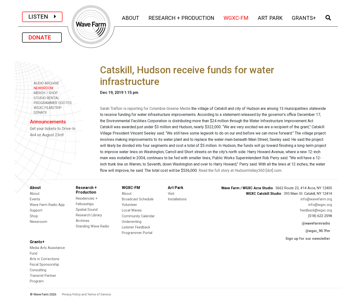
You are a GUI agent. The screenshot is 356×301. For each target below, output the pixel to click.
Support (36, 210)
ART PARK (270, 18)
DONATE (41, 37)
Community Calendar (138, 216)
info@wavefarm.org (316, 199)
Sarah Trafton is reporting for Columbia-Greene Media (145, 108)
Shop (34, 216)
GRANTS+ (304, 18)
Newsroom (38, 222)
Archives (82, 221)
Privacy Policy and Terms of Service (86, 294)
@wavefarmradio (316, 223)
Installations (177, 199)
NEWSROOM (43, 88)
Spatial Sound (87, 210)
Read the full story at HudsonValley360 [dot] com (240, 170)
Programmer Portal (137, 233)
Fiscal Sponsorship (44, 265)
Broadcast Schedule (138, 199)
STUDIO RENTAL (46, 98)
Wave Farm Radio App (47, 205)
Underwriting (131, 222)
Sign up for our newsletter (308, 239)
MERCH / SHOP (45, 93)
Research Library (89, 215)
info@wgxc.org (320, 205)
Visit (171, 194)
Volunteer (129, 205)
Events (35, 199)
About (34, 194)
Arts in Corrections (44, 259)
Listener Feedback (136, 227)
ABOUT (130, 18)
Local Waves (132, 210)
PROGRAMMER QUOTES (52, 103)
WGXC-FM (236, 18)
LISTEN (41, 16)
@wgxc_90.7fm (317, 231)
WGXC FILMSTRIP (47, 108)
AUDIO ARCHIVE (46, 83)
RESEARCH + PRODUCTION (181, 18)
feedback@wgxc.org (316, 210)
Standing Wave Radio (92, 226)
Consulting (38, 270)
